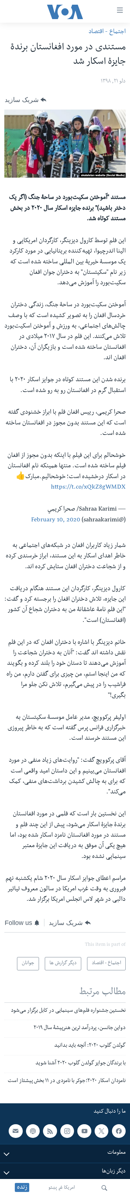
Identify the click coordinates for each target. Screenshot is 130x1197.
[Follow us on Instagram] (67, 1131)
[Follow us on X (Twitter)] (101, 1131)
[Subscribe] (15, 1131)
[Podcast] (33, 1131)
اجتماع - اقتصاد (107, 32)
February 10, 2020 (55, 520)
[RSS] (50, 1131)
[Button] (25, 99)
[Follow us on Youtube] (84, 1131)
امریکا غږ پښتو (61, 1188)
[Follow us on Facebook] (119, 1131)
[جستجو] (104, 1188)
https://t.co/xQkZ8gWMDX (88, 487)
